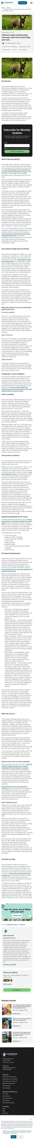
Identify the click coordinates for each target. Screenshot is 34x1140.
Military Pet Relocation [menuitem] (9, 1083)
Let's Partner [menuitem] (6, 1100)
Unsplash (22, 924)
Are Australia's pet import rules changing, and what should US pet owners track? (21, 1034)
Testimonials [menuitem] (6, 1096)
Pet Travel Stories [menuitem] (7, 1098)
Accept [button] (13, 1136)
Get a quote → (17, 990)
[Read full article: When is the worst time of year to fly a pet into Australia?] (7, 1028)
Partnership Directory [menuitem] (8, 1102)
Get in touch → (7, 984)
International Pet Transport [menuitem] (10, 1079)
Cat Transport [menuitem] (6, 1085)
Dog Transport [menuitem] (6, 1088)
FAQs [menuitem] (4, 1108)
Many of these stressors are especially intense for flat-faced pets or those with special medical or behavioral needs (17, 389)
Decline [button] (20, 1136)
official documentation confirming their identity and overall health (17, 521)
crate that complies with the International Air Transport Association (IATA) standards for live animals (17, 766)
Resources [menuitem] (5, 1113)
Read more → (17, 1013)
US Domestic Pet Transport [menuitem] (10, 1081)
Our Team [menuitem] (5, 1093)
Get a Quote (22, 2)
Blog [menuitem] (4, 1111)
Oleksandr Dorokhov (12, 924)
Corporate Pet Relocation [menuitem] (9, 1076)
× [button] (30, 1119)
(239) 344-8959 (7, 1069)
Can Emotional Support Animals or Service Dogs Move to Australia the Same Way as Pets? (22, 1006)
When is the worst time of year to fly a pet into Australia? (22, 1019)
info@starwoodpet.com (9, 1067)
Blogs (8, 7)
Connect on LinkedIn (9, 964)
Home (3, 7)
